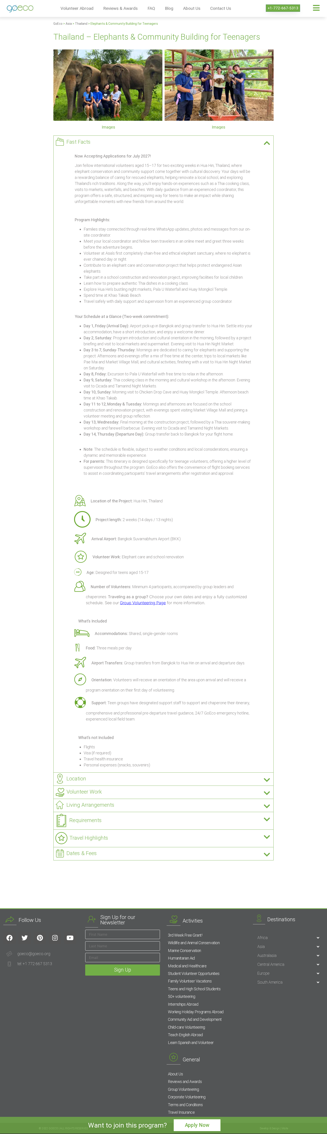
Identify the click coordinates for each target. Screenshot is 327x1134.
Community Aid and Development (195, 1019)
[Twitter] (24, 938)
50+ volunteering (181, 996)
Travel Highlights (88, 838)
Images (108, 127)
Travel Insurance (181, 1112)
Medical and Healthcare (187, 966)
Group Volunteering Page (143, 602)
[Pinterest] (40, 938)
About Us (191, 8)
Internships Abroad (183, 1004)
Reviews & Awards (120, 8)
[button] (163, 142)
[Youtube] (70, 938)
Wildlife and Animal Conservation (194, 942)
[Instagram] (55, 938)
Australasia (267, 955)
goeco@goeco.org (33, 953)
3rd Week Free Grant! (185, 935)
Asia (69, 23)
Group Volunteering (183, 1089)
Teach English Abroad (185, 1034)
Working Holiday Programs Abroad (196, 1011)
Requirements (85, 820)
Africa (262, 937)
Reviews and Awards (185, 1081)
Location (76, 779)
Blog (169, 8)
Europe (263, 973)
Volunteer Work (84, 792)
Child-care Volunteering (186, 1027)
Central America (270, 964)
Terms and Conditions (185, 1104)
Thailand (81, 23)
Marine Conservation (184, 950)
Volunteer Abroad (77, 8)
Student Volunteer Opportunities (194, 973)
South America (270, 982)
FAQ (151, 8)
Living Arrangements (90, 805)
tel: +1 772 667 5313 (34, 963)
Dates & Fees (82, 853)
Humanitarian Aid (181, 958)
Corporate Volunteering (186, 1097)
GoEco (58, 23)
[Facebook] (9, 938)
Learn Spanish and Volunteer (191, 1042)
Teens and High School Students (194, 989)
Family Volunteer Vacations (190, 981)
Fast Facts (79, 142)
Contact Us (220, 8)
